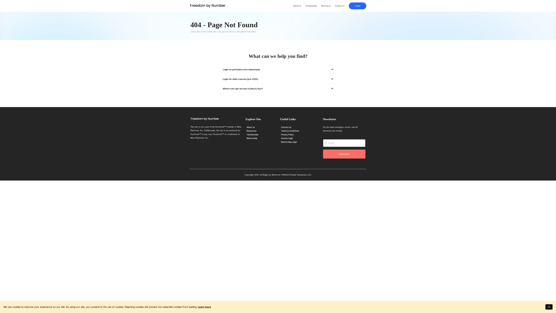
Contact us (339, 6)
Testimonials (311, 6)
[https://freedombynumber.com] (208, 6)
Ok (548, 306)
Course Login (287, 138)
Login (357, 6)
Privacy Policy (287, 134)
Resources (326, 6)
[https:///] (217, 119)
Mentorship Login (289, 142)
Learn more (204, 306)
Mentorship (252, 138)
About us (297, 6)
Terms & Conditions (290, 130)
